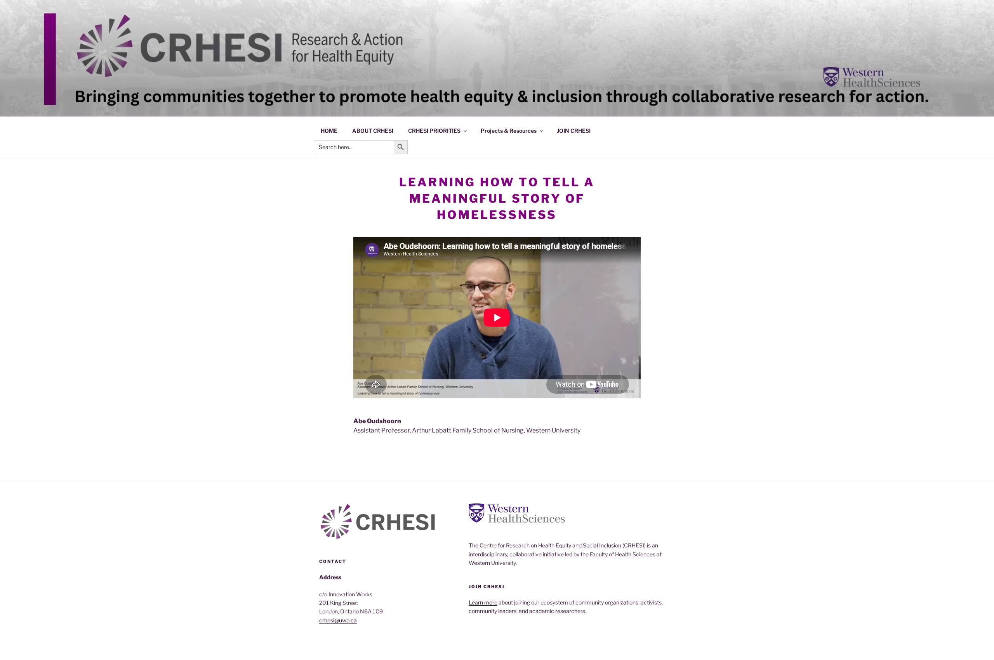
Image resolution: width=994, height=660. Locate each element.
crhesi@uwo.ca (338, 620)
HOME (329, 130)
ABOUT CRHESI (372, 130)
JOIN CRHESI (574, 130)
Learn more (483, 602)
